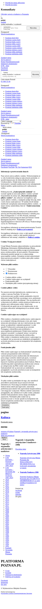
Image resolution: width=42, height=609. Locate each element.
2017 (7, 494)
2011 (7, 506)
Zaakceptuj (5, 407)
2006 (7, 516)
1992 (7, 544)
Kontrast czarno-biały (13, 40)
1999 (7, 530)
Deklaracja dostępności (13, 575)
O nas (7, 571)
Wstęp (7, 456)
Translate (17, 123)
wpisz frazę (8, 28)
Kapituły (8, 548)
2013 (7, 502)
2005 (7, 518)
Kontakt (8, 573)
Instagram (4, 70)
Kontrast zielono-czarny (13, 50)
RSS (30, 167)
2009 (7, 510)
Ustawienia (5, 405)
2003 (7, 522)
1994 (7, 540)
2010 (7, 508)
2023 (7, 482)
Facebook (4, 68)
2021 (7, 486)
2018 (7, 492)
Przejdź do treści (11, 5)
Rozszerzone (12, 271)
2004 (7, 520)
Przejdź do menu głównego (15, 3)
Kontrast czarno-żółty (13, 46)
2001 (7, 526)
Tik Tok (18, 167)
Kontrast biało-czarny (13, 42)
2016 (7, 496)
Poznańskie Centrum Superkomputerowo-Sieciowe (16, 593)
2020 (7, 488)
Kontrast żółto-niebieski (13, 52)
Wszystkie (11, 269)
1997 (7, 534)
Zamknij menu (6, 58)
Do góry (18, 496)
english (3, 22)
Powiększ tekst (20, 449)
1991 (7, 546)
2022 (7, 484)
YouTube (11, 167)
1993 (7, 542)
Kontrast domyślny (12, 38)
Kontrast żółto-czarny (13, 44)
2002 (7, 524)
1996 (7, 536)
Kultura (5, 417)
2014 (7, 500)
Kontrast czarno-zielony (13, 48)
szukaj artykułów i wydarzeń (11, 74)
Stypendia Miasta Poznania (8, 552)
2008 (7, 512)
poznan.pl (4, 431)
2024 (7, 480)
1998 (7, 532)
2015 (7, 498)
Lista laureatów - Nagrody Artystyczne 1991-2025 (9, 462)
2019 (7, 490)
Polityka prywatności (12, 577)
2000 (7, 528)
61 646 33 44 (5, 81)
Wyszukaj (33, 28)
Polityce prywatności (25, 229)
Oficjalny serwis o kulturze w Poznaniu (15, 14)
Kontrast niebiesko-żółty (14, 54)
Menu (3, 125)
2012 (7, 504)
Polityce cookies (34, 237)
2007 (7, 514)
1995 (7, 538)
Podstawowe (12, 273)
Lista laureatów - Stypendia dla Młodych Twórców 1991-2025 (10, 473)
